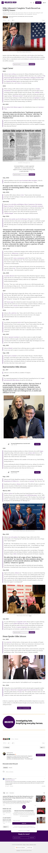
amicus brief (10, 107)
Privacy (24, 844)
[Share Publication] (33, 2)
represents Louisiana (13, 337)
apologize (37, 98)
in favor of (19, 83)
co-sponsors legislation (22, 627)
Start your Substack (21, 847)
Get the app (29, 847)
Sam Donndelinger (21, 16)
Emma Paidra (8, 812)
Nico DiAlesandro (30, 16)
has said (30, 57)
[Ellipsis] (45, 778)
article (19, 322)
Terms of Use (29, 826)
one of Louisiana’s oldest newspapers (28, 180)
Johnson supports (18, 107)
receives (10, 493)
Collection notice (32, 844)
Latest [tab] (7, 792)
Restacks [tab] (10, 767)
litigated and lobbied (11, 81)
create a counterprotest (19, 258)
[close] (35, 806)
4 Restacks (16, 739)
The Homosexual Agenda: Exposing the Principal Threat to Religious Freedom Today (24, 77)
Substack (18, 850)
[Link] (1, 68)
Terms (27, 844)
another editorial (9, 276)
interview (9, 642)
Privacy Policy (32, 827)
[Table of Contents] (1, 426)
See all (5, 826)
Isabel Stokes (23, 803)
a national (31, 481)
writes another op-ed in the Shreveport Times (19, 219)
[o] (24, 667)
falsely (15, 554)
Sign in (44, 2)
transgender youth (21, 622)
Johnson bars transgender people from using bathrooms (24, 690)
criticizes (15, 305)
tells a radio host (12, 313)
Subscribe (38, 2)
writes (22, 195)
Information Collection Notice (23, 827)
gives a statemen (12, 356)
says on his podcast (13, 537)
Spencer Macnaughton (13, 16)
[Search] (31, 2)
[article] (24, 800)
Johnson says (15, 253)
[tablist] (8, 767)
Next (42, 747)
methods (37, 92)
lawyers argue (10, 302)
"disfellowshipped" (9, 213)
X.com (30, 615)
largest (41, 451)
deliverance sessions (18, 96)
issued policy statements (37, 206)
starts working (12, 74)
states (20, 692)
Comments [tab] (5, 767)
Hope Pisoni (17, 803)
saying (26, 623)
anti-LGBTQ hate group (31, 495)
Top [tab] (4, 792)
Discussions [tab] (11, 792)
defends (10, 348)
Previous (7, 747)
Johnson (19, 484)
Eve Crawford (8, 778)
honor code (32, 453)
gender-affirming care (19, 623)
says (14, 268)
